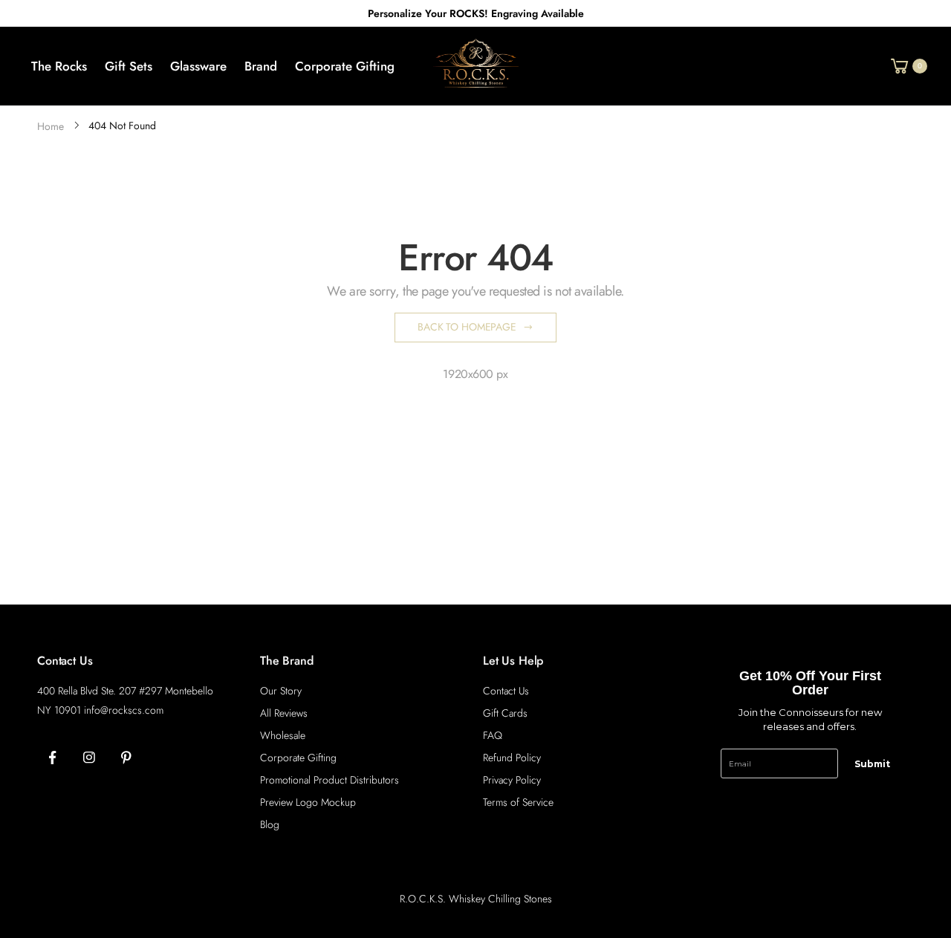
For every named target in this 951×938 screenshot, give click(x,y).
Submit (872, 763)
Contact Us (506, 690)
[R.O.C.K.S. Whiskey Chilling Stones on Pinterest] (126, 758)
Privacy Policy (512, 779)
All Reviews (284, 713)
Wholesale (282, 735)
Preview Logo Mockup (308, 802)
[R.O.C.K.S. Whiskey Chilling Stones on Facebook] (52, 758)
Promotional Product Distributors (329, 779)
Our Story (281, 690)
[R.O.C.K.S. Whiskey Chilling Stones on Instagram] (89, 758)
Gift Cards (505, 713)
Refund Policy (512, 757)
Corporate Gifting (298, 757)
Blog (269, 824)
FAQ (492, 735)
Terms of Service (518, 802)
